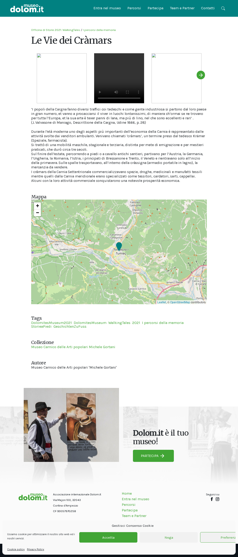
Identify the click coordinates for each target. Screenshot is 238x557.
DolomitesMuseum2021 (51, 322)
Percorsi (134, 8)
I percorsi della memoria (99, 30)
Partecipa (155, 8)
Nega (169, 537)
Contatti (208, 8)
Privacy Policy (35, 549)
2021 (136, 322)
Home (127, 493)
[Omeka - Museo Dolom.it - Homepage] (27, 8)
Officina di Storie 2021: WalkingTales (55, 30)
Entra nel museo (107, 8)
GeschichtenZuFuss (69, 326)
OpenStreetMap (180, 302)
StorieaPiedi (41, 326)
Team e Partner (182, 8)
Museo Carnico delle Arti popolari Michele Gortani (73, 347)
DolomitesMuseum (90, 322)
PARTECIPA (150, 456)
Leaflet (161, 302)
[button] (119, 247)
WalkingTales (119, 322)
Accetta (108, 537)
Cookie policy (16, 549)
